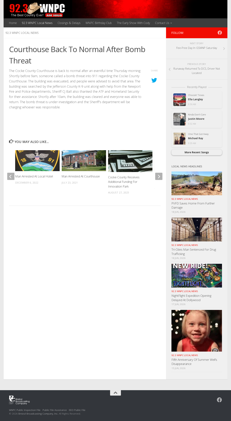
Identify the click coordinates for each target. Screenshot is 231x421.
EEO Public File (77, 410)
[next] (158, 176)
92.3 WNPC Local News (37, 23)
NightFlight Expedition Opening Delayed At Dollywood (191, 298)
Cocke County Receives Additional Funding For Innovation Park (124, 181)
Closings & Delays (69, 23)
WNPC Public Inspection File (24, 410)
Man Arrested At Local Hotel (34, 176)
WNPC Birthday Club (99, 23)
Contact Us (162, 23)
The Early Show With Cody (133, 23)
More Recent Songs (197, 152)
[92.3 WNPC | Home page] (37, 10)
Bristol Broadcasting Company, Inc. (38, 413)
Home (13, 23)
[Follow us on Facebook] (220, 32)
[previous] (10, 176)
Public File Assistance (55, 410)
